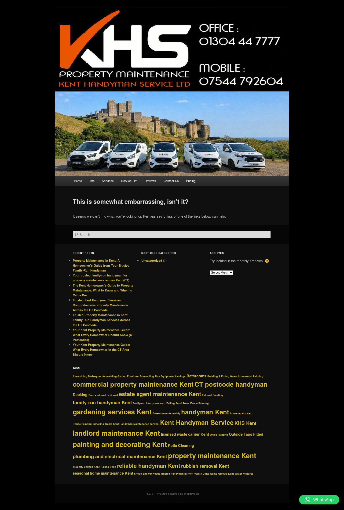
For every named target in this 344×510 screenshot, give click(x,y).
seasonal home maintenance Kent (103, 473)
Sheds (138, 473)
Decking (80, 394)
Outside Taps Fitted (246, 434)
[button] (319, 499)
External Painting (212, 395)
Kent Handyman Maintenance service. (136, 424)
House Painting (82, 424)
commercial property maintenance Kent (133, 384)
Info (92, 180)
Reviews (150, 180)
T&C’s (149, 493)
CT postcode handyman (230, 384)
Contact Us (171, 180)
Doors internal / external (103, 395)
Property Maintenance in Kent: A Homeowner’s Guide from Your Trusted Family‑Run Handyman (101, 265)
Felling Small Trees (177, 403)
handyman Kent (205, 411)
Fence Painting (199, 403)
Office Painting (219, 434)
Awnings (180, 376)
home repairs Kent (241, 413)
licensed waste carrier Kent (185, 434)
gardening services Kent (112, 411)
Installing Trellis (102, 424)
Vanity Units (201, 473)
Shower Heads (151, 473)
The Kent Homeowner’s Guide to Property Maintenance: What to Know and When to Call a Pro (103, 290)
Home (78, 180)
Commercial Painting (250, 376)
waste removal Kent (222, 473)
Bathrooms (196, 375)
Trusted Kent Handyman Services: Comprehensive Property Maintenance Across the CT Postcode (100, 305)
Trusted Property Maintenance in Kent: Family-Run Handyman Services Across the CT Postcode (101, 320)
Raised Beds (108, 466)
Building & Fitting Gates (222, 376)
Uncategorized (151, 260)
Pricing (190, 180)
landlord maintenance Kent (116, 433)
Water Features (244, 473)
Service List (129, 180)
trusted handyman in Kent (177, 473)
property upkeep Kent (86, 466)
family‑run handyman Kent (149, 403)
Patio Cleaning (181, 445)
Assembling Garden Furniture (120, 376)
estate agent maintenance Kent (160, 394)
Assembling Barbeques (87, 376)
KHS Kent (245, 422)
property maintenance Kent (212, 455)
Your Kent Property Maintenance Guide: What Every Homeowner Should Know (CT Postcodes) (103, 335)
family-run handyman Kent (102, 402)
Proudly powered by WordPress (178, 493)
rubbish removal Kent (205, 465)
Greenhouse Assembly (166, 413)
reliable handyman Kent (148, 465)
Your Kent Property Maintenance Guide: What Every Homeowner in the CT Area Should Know (101, 349)
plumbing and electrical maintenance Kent (120, 456)
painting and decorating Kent (120, 444)
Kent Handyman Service (197, 422)
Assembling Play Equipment (156, 376)
